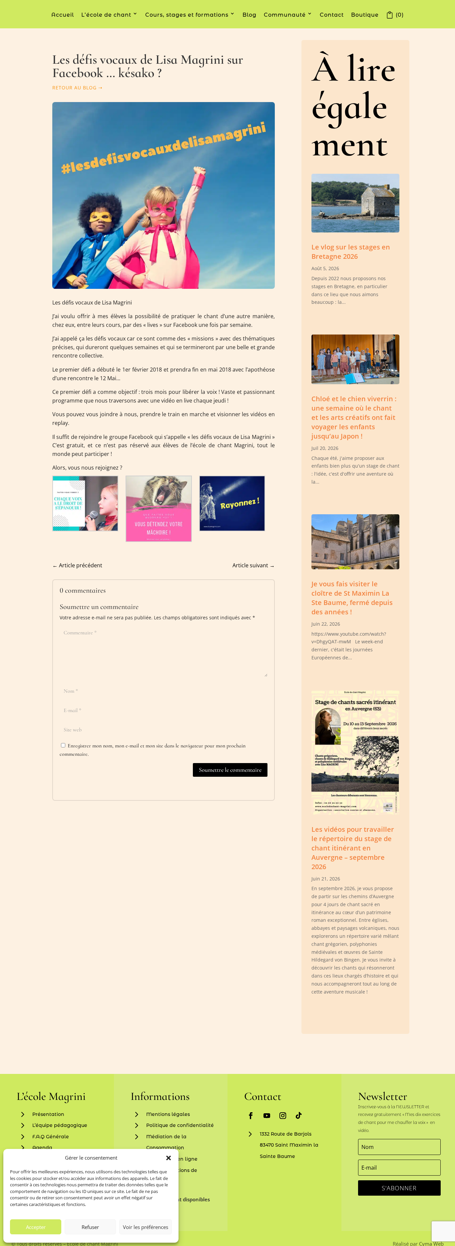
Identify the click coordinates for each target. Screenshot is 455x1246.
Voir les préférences (145, 1227)
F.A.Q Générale (50, 1137)
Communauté (285, 15)
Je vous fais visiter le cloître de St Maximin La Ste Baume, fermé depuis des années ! (352, 597)
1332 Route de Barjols (285, 1134)
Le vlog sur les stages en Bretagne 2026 (350, 251)
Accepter (36, 1227)
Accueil (62, 15)
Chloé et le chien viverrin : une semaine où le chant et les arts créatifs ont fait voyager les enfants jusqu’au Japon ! (353, 417)
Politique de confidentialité (180, 1125)
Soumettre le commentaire (230, 769)
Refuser (90, 1227)
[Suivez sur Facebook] (250, 1115)
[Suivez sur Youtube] (266, 1115)
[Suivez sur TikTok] (298, 1115)
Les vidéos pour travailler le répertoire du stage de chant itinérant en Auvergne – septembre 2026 (352, 848)
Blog (249, 15)
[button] (168, 1158)
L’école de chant (106, 15)
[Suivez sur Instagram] (282, 1115)
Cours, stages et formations (186, 15)
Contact (332, 15)
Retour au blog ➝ (77, 87)
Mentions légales (168, 1114)
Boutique (365, 15)
